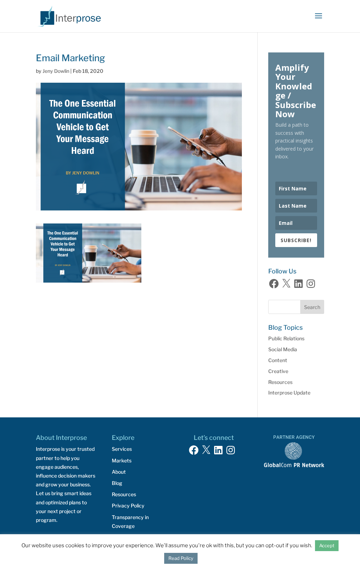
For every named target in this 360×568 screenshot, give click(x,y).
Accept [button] (326, 545)
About (119, 472)
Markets (121, 460)
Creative (278, 371)
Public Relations (286, 338)
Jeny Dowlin (56, 71)
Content (277, 360)
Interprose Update (289, 393)
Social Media (282, 349)
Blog (117, 483)
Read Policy (180, 558)
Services (122, 449)
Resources (280, 382)
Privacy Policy (128, 506)
